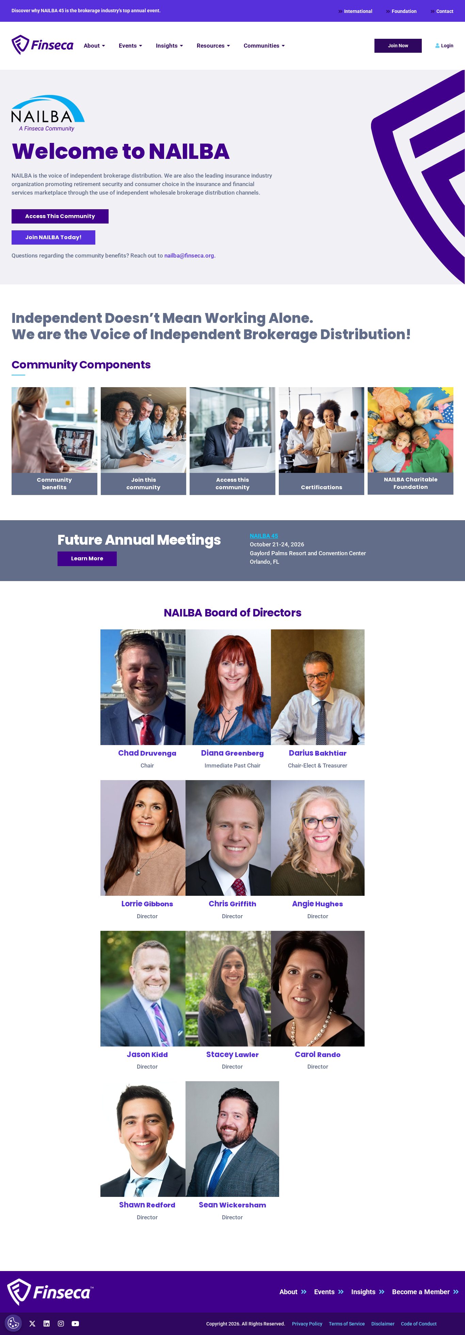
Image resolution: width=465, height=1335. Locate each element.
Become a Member (422, 1292)
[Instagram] (61, 1324)
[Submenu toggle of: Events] (140, 46)
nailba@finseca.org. (190, 255)
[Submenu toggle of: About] (103, 46)
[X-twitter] (32, 1324)
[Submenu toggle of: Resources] (228, 46)
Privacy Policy (307, 1323)
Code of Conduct (419, 1323)
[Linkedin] (47, 1324)
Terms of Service (347, 1323)
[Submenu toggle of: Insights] (181, 46)
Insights (365, 1292)
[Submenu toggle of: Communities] (283, 46)
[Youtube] (75, 1324)
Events (326, 1292)
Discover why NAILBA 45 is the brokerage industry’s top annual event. (86, 10)
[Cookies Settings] (13, 1323)
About (290, 1292)
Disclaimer (383, 1323)
